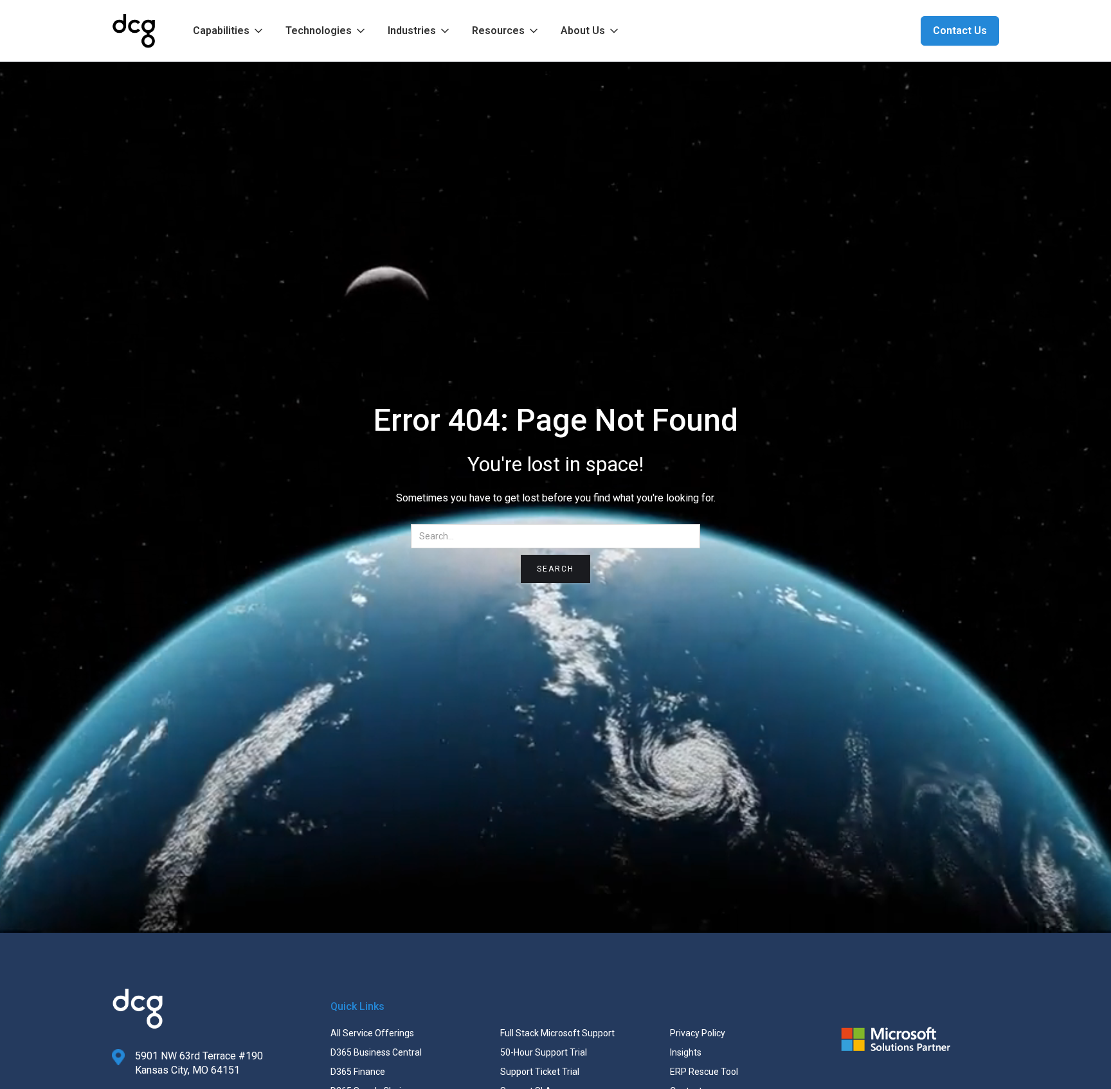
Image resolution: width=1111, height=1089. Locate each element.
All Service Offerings (372, 1033)
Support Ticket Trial (539, 1071)
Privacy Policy (697, 1033)
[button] (229, 31)
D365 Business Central (376, 1052)
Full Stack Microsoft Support (557, 1033)
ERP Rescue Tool (704, 1071)
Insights (685, 1052)
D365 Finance (357, 1071)
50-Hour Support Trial (543, 1052)
